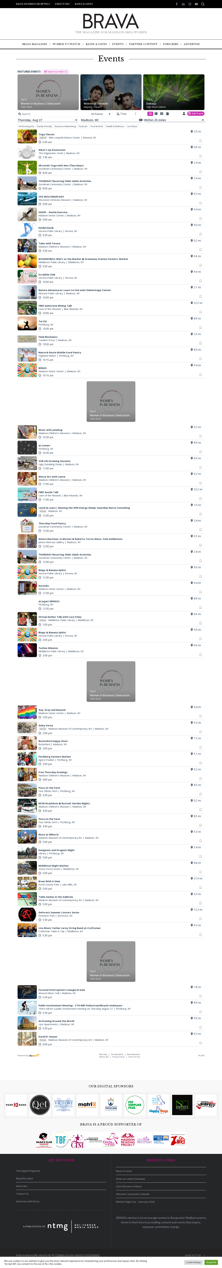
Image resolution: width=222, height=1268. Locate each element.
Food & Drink (97, 126)
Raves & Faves (84, 4)
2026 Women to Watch (129, 1186)
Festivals (83, 126)
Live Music (132, 126)
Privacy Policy (118, 1057)
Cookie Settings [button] (193, 1262)
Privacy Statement (87, 1255)
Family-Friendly (44, 126)
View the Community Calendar (133, 1193)
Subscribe (21, 1185)
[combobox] (101, 114)
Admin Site (104, 1057)
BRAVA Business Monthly (33, 4)
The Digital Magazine (28, 1170)
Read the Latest (24, 1178)
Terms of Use (134, 1057)
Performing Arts (26, 126)
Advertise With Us (57, 71)
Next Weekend (133, 1054)
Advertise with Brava (27, 1201)
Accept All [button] (211, 1262)
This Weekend (117, 1054)
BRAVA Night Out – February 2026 (135, 1201)
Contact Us (22, 1193)
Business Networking (65, 126)
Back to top (193, 1255)
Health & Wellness (115, 126)
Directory (62, 4)
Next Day (103, 1054)
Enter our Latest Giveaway (130, 1178)
